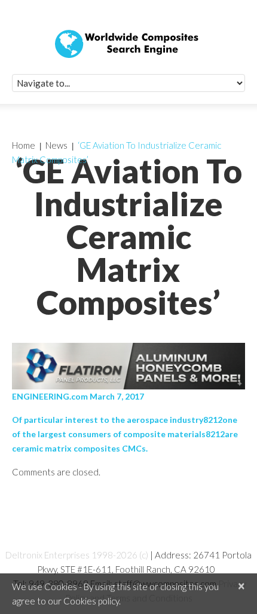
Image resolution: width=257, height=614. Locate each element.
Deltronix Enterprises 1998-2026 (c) (76, 554)
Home (23, 145)
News (56, 145)
